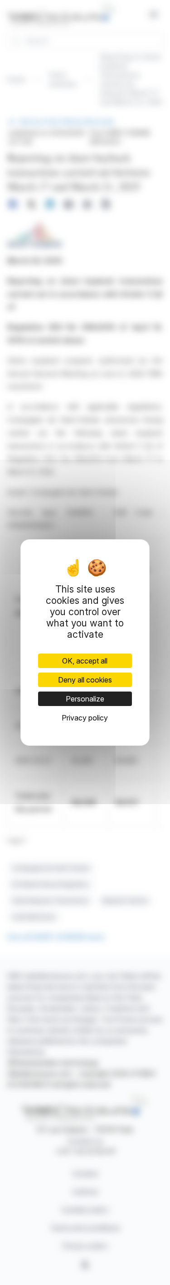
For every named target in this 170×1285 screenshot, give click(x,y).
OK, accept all (84, 660)
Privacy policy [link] (85, 717)
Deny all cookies (85, 679)
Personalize (85, 698)
